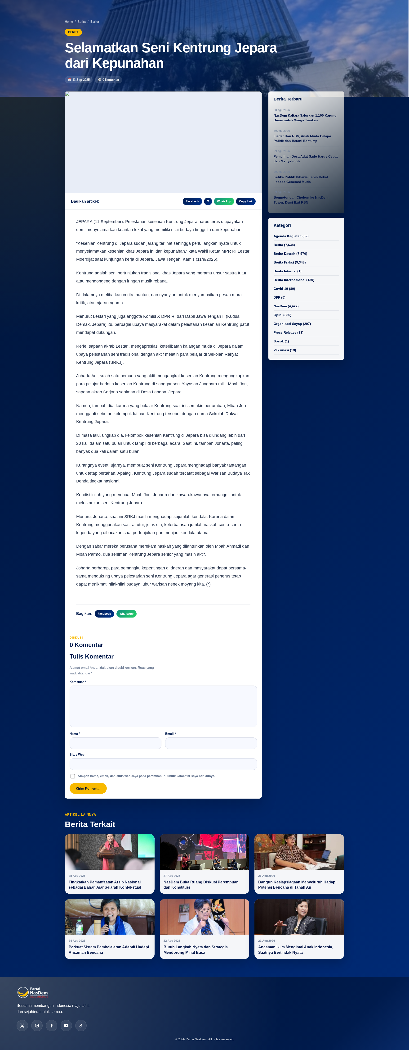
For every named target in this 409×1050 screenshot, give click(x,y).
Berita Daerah (284, 253)
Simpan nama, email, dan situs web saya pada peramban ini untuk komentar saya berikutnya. (146, 776)
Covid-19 (281, 289)
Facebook (192, 201)
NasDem (280, 306)
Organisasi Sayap (288, 324)
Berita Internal (285, 271)
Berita (82, 21)
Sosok (279, 341)
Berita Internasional (289, 280)
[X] (22, 1025)
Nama (75, 734)
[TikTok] (81, 1025)
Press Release (285, 332)
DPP (277, 297)
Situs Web (77, 754)
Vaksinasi (281, 350)
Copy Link (246, 201)
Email (170, 734)
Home (69, 21)
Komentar (78, 682)
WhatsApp (224, 201)
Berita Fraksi (284, 262)
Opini (278, 315)
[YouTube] (66, 1025)
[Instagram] (37, 1025)
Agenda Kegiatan (288, 236)
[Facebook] (51, 1025)
